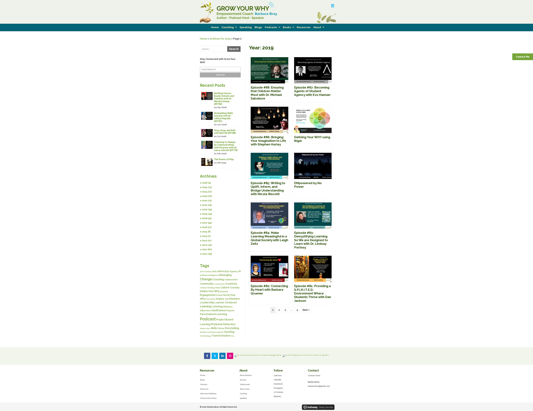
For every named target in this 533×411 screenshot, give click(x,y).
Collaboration (231, 279)
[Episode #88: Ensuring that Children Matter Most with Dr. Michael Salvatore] (269, 79)
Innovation (211, 299)
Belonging (225, 274)
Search (234, 49)
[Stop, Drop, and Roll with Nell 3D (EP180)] (220, 133)
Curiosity (235, 287)
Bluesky (277, 396)
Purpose (216, 324)
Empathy (224, 291)
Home (203, 38)
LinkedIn (277, 380)
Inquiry (220, 298)
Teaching (228, 331)
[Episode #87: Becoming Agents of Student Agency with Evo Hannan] (313, 79)
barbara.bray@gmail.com (319, 386)
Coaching (218, 279)
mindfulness (218, 310)
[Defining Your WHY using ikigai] (313, 126)
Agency (234, 271)
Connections (219, 284)
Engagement (208, 294)
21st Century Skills (208, 271)
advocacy (223, 271)
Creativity (231, 283)
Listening (217, 306)
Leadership (207, 302)
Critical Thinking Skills (210, 288)
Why (232, 336)
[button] (220, 74)
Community (207, 283)
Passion (230, 310)
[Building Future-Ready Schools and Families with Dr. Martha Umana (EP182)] (220, 100)
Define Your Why (210, 291)
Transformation (221, 335)
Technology (205, 336)
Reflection (229, 324)
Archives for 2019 (220, 38)
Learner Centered (226, 302)
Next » (306, 310)
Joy (227, 298)
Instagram (278, 388)
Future (219, 295)
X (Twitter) (278, 392)
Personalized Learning (213, 314)
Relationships (205, 328)
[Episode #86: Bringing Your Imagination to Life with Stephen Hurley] (269, 126)
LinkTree (278, 376)
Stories (221, 328)
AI (239, 271)
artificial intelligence (209, 275)
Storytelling (232, 328)
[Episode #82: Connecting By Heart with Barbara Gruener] (269, 279)
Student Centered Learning (211, 332)
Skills (214, 328)
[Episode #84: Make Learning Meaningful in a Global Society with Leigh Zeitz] (269, 226)
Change (206, 279)
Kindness (234, 298)
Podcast (208, 319)
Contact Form (314, 376)
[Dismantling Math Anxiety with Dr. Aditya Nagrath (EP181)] (220, 119)
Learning (205, 306)
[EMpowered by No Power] (313, 174)
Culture (224, 287)
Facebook (278, 384)
